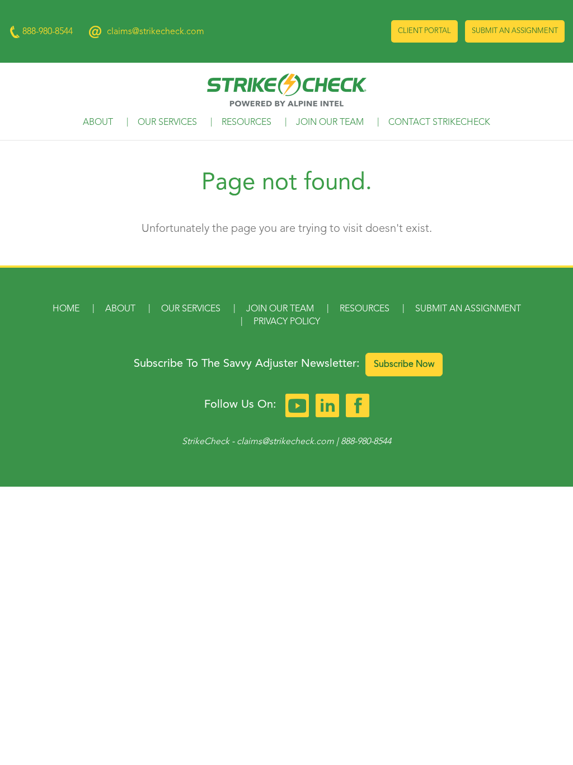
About (98, 122)
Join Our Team (330, 122)
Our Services (167, 122)
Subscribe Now (404, 364)
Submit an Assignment (515, 31)
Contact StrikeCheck (439, 122)
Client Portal (424, 31)
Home (66, 309)
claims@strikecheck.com (155, 31)
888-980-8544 (366, 441)
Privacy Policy (286, 322)
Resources (246, 122)
